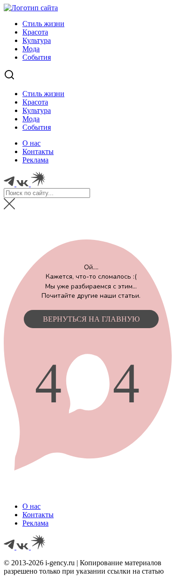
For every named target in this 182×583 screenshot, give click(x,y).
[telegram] (10, 547)
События (36, 57)
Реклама (35, 160)
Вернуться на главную (91, 319)
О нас (31, 143)
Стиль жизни (43, 24)
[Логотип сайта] (31, 8)
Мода (31, 49)
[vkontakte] (23, 547)
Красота (35, 32)
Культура (36, 40)
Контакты (38, 151)
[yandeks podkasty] (38, 547)
